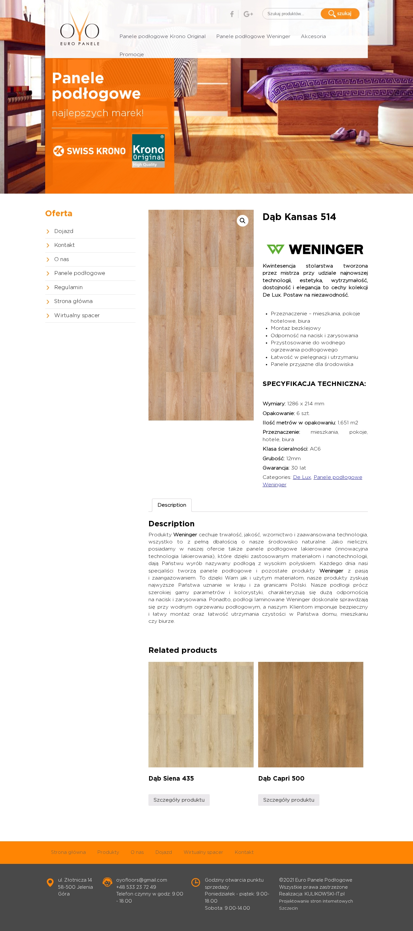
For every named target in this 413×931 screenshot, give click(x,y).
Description (171, 505)
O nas (61, 259)
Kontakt (64, 245)
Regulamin (68, 287)
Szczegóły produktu (179, 800)
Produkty (108, 852)
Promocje (131, 54)
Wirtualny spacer (77, 315)
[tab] (172, 505)
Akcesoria (313, 36)
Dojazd (64, 231)
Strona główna (73, 301)
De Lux (302, 477)
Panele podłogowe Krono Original (162, 36)
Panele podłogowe (79, 273)
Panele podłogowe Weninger (253, 36)
